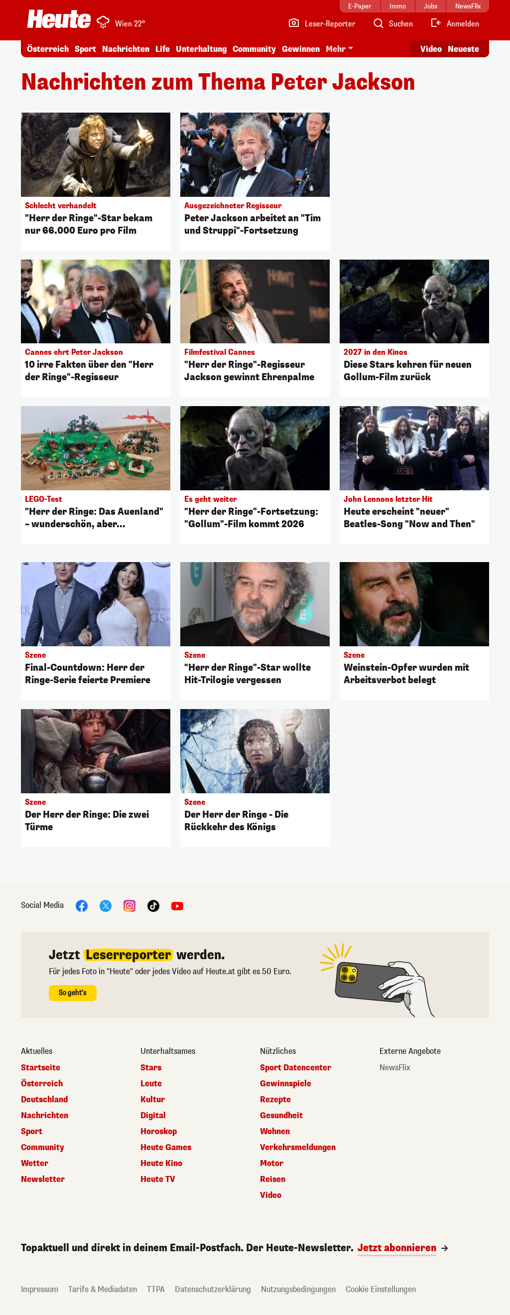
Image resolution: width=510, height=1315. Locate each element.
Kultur (152, 1100)
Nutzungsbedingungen (298, 1289)
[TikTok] (153, 905)
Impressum (39, 1289)
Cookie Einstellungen (381, 1289)
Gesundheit (281, 1116)
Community (254, 49)
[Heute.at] (59, 18)
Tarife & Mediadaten (102, 1289)
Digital (153, 1116)
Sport (85, 49)
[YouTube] (177, 905)
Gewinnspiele (285, 1084)
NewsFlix (395, 1068)
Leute (151, 1084)
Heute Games (165, 1148)
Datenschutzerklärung (213, 1289)
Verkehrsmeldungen (298, 1148)
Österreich (48, 49)
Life (162, 49)
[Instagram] (129, 905)
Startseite (40, 1068)
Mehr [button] (336, 49)
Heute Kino (161, 1164)
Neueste (463, 49)
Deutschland (44, 1100)
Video (431, 49)
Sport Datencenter (295, 1068)
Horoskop (158, 1132)
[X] (106, 905)
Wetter (34, 1164)
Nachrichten (44, 1116)
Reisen (272, 1179)
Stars (150, 1068)
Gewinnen (301, 49)
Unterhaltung (201, 49)
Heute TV (157, 1179)
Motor (271, 1164)
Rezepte (275, 1100)
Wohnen (275, 1132)
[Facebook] (82, 905)
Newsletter (43, 1179)
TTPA (156, 1289)
